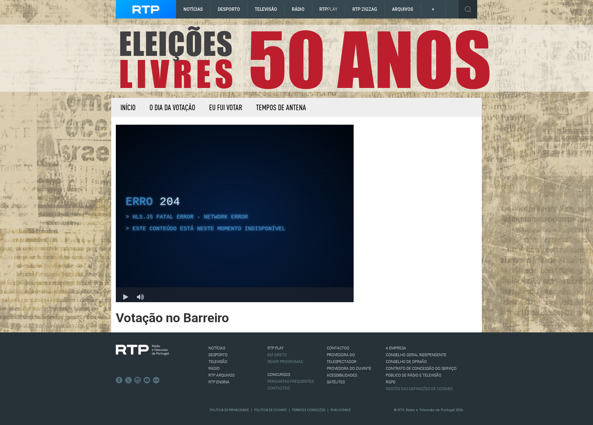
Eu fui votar (225, 107)
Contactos (278, 388)
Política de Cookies (270, 410)
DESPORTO (218, 355)
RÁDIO (214, 368)
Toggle (468, 9)
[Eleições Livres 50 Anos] (304, 58)
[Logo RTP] (142, 350)
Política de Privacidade (229, 410)
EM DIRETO (277, 355)
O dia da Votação (172, 107)
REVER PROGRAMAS (285, 362)
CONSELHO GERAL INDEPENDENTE (416, 355)
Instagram (137, 380)
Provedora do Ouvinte (349, 368)
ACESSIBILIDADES (342, 375)
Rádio (298, 9)
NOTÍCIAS (216, 348)
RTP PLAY (275, 348)
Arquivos (402, 9)
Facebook (119, 380)
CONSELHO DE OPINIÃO (406, 362)
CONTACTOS (338, 348)
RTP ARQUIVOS (221, 375)
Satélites (336, 382)
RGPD (391, 382)
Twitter (128, 380)
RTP (328, 9)
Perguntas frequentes (290, 381)
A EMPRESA (396, 348)
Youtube (147, 380)
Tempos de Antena (281, 107)
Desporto (229, 9)
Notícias (193, 9)
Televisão (266, 9)
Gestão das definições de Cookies (419, 389)
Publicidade (340, 410)
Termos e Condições (308, 410)
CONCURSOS (278, 375)
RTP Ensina (218, 382)
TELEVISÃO (217, 362)
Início (128, 107)
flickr (156, 380)
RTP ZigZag (364, 9)
